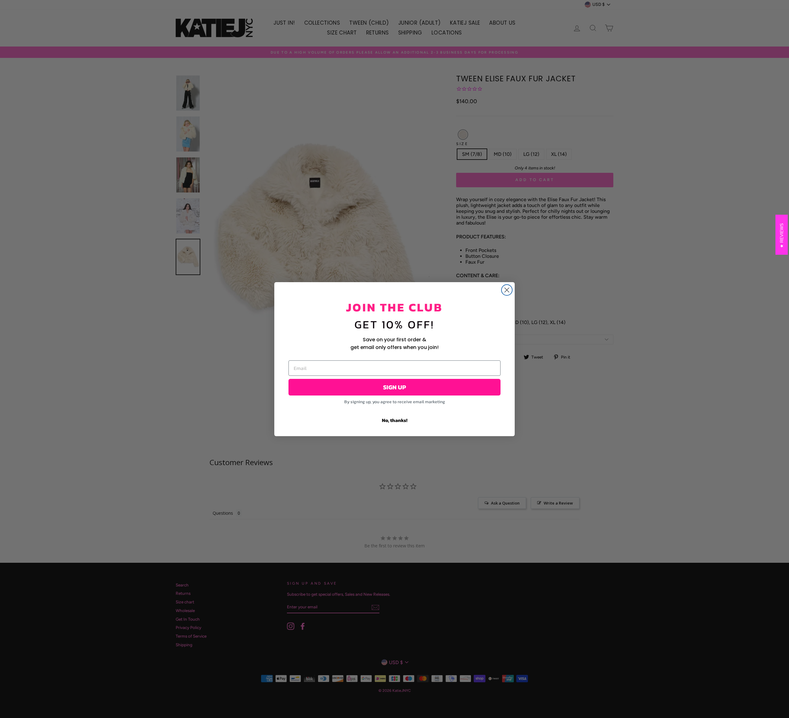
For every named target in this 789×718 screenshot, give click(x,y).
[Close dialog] (506, 290)
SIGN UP (394, 387)
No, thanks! (394, 420)
